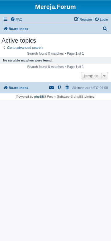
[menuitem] (16, 19)
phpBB (39, 96)
